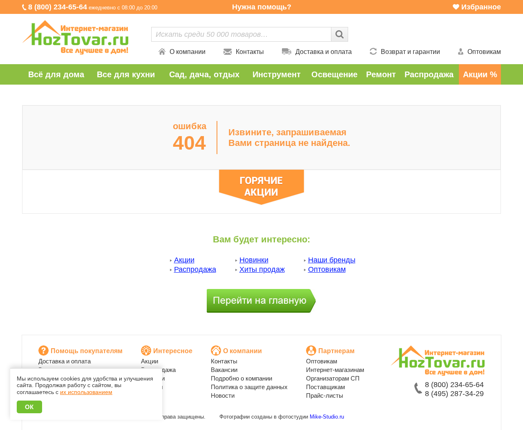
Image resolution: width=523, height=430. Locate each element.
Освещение (334, 74)
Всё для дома (56, 74)
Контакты (250, 51)
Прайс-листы (324, 395)
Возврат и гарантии (410, 51)
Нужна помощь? (261, 7)
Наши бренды (331, 260)
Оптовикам (484, 51)
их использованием (86, 392)
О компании (188, 51)
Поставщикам (325, 386)
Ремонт (381, 74)
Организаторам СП (333, 378)
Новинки (253, 260)
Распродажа (429, 74)
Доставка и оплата (323, 51)
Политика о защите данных (249, 386)
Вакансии (224, 369)
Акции (184, 260)
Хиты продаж (262, 269)
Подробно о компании (241, 378)
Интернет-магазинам (335, 369)
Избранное (481, 7)
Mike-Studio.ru (327, 417)
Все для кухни (126, 74)
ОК (29, 406)
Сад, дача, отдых (204, 74)
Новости (223, 395)
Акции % (480, 74)
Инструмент (277, 74)
